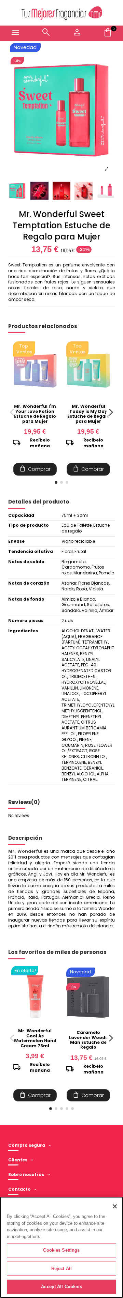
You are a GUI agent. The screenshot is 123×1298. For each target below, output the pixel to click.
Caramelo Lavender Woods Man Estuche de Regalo (88, 1040)
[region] (61, 1247)
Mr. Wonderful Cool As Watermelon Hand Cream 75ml (35, 1038)
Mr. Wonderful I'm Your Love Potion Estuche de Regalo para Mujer (35, 413)
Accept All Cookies (61, 1286)
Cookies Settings (61, 1250)
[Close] (114, 1206)
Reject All (61, 1268)
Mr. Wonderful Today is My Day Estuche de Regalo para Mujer (88, 413)
